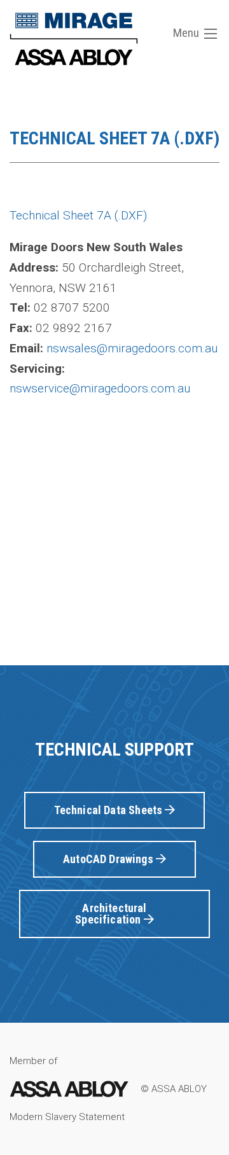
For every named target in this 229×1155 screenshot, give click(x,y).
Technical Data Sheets (109, 810)
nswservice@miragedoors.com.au (100, 388)
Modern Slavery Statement (67, 1117)
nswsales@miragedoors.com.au (132, 348)
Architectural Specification (110, 913)
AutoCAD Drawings (109, 859)
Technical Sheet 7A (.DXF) (78, 215)
